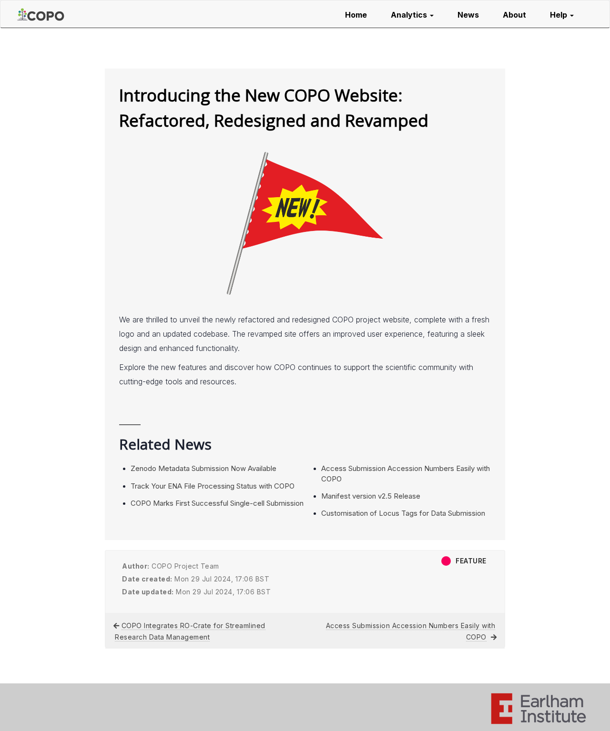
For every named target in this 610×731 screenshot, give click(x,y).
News (468, 15)
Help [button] (559, 15)
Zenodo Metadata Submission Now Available (203, 468)
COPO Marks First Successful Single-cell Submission (217, 503)
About (514, 15)
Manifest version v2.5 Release (370, 496)
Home (356, 15)
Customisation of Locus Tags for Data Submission (403, 513)
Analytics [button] (410, 15)
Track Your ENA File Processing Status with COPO (213, 486)
